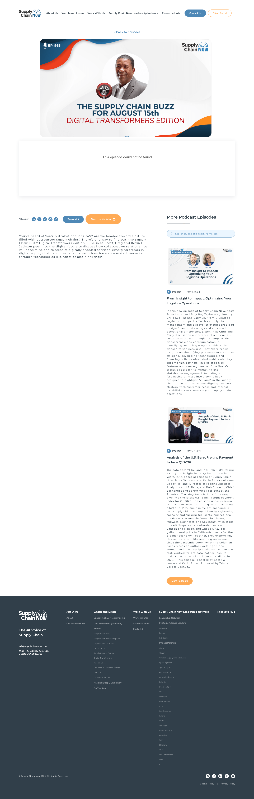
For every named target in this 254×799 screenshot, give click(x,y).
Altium (162, 653)
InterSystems (165, 711)
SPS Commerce (166, 755)
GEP (161, 706)
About (70, 618)
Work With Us (140, 618)
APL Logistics (165, 672)
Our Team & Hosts (76, 623)
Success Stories (141, 623)
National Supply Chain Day (107, 682)
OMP (161, 721)
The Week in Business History (107, 668)
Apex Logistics (165, 663)
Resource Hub (226, 611)
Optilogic (163, 725)
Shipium (163, 745)
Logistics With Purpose (104, 643)
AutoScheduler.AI (166, 677)
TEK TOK (97, 672)
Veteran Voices (100, 663)
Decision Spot (165, 687)
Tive (161, 759)
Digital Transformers (103, 658)
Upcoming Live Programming (109, 618)
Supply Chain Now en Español (107, 639)
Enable (162, 633)
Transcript (73, 219)
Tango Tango (99, 648)
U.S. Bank (163, 638)
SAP (161, 740)
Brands (97, 628)
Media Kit (138, 629)
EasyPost (163, 628)
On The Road (100, 688)
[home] (30, 13)
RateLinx (163, 735)
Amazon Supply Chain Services (172, 658)
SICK (161, 750)
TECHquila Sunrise (102, 677)
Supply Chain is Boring (104, 653)
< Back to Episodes (127, 32)
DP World (163, 696)
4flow (161, 648)
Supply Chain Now (102, 634)
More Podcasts (179, 581)
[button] (52, 13)
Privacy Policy (227, 783)
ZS (160, 764)
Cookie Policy (207, 783)
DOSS (161, 692)
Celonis (162, 682)
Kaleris (162, 716)
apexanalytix (164, 667)
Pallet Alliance (165, 730)
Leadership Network (169, 618)
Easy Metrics (164, 701)
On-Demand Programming (108, 623)
